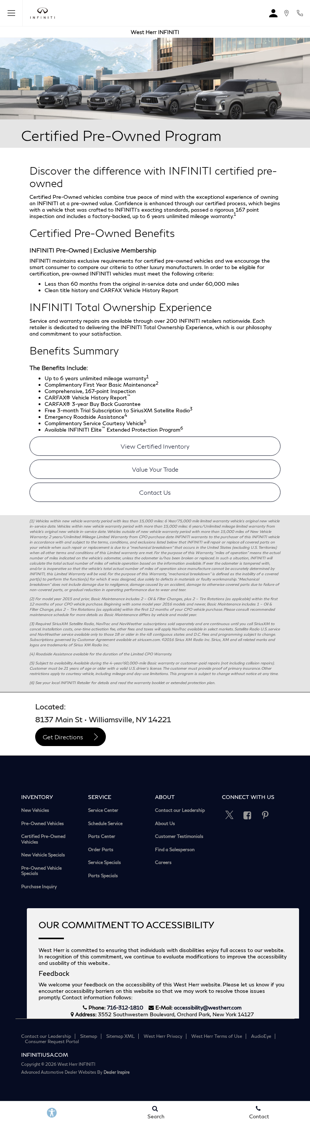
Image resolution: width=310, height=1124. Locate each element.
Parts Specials (103, 875)
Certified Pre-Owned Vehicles (43, 839)
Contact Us (155, 492)
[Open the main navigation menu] (11, 13)
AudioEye (261, 1036)
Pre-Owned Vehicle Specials (41, 870)
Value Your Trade (155, 469)
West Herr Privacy (163, 1036)
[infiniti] (40, 13)
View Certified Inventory (155, 446)
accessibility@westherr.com (208, 1007)
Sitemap (88, 1036)
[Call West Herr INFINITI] (300, 13)
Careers (163, 862)
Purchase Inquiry (39, 886)
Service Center (103, 810)
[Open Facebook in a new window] (247, 815)
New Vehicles (35, 810)
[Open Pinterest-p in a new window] (265, 815)
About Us (165, 823)
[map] (286, 13)
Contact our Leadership (180, 810)
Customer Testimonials (179, 836)
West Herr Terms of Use (216, 1036)
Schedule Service (105, 823)
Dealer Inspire (117, 1072)
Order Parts (100, 849)
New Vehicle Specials (43, 855)
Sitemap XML (120, 1036)
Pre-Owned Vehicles (42, 823)
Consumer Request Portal (52, 1041)
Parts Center (101, 836)
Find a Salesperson (175, 849)
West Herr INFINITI (155, 32)
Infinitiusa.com (44, 1054)
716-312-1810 (125, 1007)
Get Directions (63, 736)
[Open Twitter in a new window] (229, 815)
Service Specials (104, 862)
